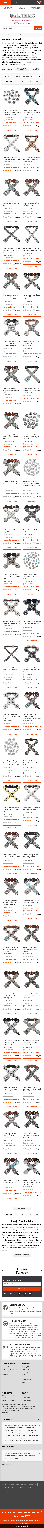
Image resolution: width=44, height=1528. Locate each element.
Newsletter (5, 1374)
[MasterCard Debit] (22, 1503)
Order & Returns (20, 1487)
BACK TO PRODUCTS (22, 1255)
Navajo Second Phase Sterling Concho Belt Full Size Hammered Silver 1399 (11, 343)
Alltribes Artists (26, 1379)
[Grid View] (5, 76)
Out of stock (32, 315)
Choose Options (12, 130)
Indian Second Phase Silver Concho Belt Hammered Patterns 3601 (31, 1042)
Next (36, 81)
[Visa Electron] (28, 1503)
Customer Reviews (7, 1372)
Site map (23, 1484)
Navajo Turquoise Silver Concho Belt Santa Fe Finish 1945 (31, 530)
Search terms (33, 1484)
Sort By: (18, 76)
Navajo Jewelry (12, 35)
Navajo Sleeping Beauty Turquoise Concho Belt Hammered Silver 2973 (10, 902)
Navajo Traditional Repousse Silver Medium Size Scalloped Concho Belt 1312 (11, 250)
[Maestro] (34, 1503)
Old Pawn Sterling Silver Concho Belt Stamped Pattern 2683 (31, 763)
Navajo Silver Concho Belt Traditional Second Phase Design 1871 (10, 530)
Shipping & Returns (27, 1367)
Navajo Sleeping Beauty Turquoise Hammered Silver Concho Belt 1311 (31, 203)
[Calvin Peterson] (22, 1271)
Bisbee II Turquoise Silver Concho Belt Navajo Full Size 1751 (11, 483)
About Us (24, 1377)
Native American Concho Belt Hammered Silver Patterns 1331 (31, 297)
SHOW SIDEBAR (21, 1526)
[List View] (8, 76)
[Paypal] (6, 1503)
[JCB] (39, 1503)
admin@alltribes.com (16, 1521)
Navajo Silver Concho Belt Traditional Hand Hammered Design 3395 (31, 996)
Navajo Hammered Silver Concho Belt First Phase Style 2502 (31, 669)
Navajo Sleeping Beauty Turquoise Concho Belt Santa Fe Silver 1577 (11, 390)
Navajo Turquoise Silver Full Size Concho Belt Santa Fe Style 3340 (31, 949)
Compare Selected (22, 1208)
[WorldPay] (14, 1503)
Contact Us (25, 1369)
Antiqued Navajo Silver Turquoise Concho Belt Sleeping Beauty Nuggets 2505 (32, 716)
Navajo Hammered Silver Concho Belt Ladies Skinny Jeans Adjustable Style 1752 (31, 483)
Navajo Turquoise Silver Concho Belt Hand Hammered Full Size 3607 (32, 1089)
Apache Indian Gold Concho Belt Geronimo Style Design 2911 (11, 809)
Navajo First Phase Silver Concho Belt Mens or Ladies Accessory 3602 (11, 1089)
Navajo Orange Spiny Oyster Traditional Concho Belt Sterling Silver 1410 (31, 343)
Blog (23, 1374)
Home (3, 35)
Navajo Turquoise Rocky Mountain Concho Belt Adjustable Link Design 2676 (11, 763)
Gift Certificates (6, 1377)
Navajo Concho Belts (26, 35)
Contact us (30, 1487)
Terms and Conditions (8, 1367)
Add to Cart (32, 501)
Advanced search (8, 1487)
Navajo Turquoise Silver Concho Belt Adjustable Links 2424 (31, 576)
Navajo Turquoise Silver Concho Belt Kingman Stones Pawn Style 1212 (31, 112)
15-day (22, 7)
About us (4, 1484)
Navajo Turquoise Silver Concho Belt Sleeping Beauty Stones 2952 (11, 856)
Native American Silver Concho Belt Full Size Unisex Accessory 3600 (12, 1042)
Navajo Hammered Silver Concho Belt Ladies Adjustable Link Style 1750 (32, 436)
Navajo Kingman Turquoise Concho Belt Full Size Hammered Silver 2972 (31, 856)
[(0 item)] (38, 2)
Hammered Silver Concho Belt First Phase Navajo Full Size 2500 (32, 623)
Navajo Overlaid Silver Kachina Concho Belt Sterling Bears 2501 (12, 669)
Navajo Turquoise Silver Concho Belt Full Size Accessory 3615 (9, 1135)
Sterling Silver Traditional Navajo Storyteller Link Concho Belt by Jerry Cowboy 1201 (12, 112)
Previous (9, 81)
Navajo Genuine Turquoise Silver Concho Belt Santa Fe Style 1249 (11, 203)
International (7, 7)
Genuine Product (36, 7)
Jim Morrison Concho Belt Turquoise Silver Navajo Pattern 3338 (10, 949)
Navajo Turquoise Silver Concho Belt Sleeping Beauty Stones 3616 (31, 1135)
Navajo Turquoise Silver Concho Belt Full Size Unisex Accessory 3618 (31, 1182)
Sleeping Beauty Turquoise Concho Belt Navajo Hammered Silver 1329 (10, 297)
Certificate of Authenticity (9, 1369)
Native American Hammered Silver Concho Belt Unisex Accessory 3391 (11, 996)
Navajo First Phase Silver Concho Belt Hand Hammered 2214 (11, 576)
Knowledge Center (27, 1372)
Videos (24, 1382)
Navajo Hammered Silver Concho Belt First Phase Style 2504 (11, 716)
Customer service (14, 1484)
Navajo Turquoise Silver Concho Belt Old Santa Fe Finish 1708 (10, 436)
